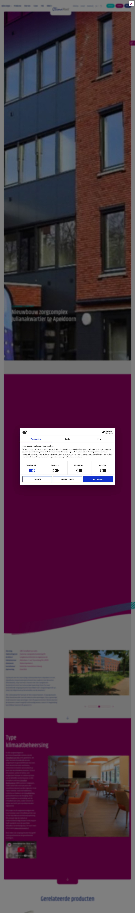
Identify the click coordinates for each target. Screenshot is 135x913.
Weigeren (37, 479)
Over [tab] (99, 439)
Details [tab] (67, 439)
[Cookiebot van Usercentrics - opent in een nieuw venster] (103, 432)
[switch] (56, 471)
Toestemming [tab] (36, 439)
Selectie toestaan (67, 479)
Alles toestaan (98, 479)
